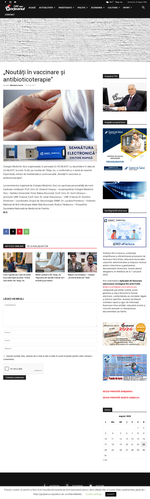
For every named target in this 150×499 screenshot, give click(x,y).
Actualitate (46, 7)
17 (105, 444)
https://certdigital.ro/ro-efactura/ (119, 286)
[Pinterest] (20, 232)
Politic (81, 7)
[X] (13, 232)
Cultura (112, 7)
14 (132, 438)
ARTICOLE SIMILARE (14, 246)
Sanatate (7, 271)
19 (121, 444)
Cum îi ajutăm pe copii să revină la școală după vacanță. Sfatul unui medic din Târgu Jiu (17, 278)
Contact (10, 14)
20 (127, 444)
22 (138, 444)
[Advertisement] (75, 40)
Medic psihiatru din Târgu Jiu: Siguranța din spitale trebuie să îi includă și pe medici (49, 278)
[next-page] (10, 286)
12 (121, 438)
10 (105, 438)
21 (132, 444)
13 (127, 438)
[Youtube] (15, 2)
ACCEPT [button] (111, 494)
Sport (126, 7)
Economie (96, 7)
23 (144, 444)
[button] (143, 7)
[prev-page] (5, 286)
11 (112, 438)
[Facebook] (5, 2)
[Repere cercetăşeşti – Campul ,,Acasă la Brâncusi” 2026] (82, 262)
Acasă (32, 7)
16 (144, 438)
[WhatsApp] (26, 232)
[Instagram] (10, 2)
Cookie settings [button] (94, 494)
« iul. (105, 459)
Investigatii (65, 7)
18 (112, 444)
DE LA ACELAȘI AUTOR (37, 246)
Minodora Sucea (16, 85)
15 (138, 438)
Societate (72, 271)
